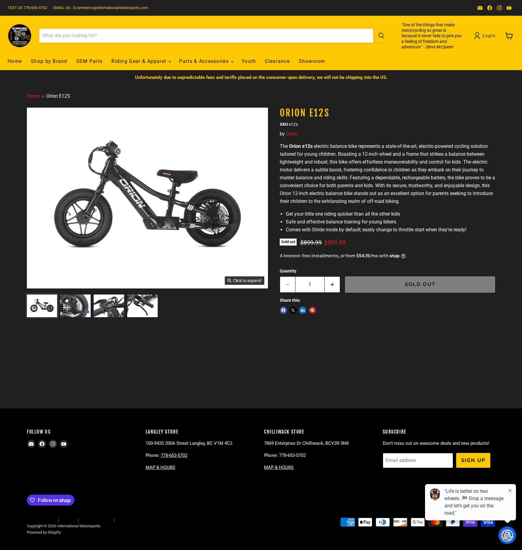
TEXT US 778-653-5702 (27, 8)
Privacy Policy (129, 519)
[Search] (381, 36)
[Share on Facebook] (283, 310)
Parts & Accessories (204, 61)
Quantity (288, 270)
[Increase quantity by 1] (332, 284)
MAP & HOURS (160, 467)
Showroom (312, 61)
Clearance (277, 61)
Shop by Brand (49, 61)
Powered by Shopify (44, 532)
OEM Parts (89, 61)
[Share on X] (293, 310)
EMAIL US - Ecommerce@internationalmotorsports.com (100, 8)
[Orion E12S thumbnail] (42, 306)
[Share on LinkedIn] (302, 310)
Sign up (473, 460)
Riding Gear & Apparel (139, 61)
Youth (249, 61)
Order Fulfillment (41, 519)
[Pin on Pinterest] (312, 310)
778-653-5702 (174, 455)
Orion (292, 134)
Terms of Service (96, 519)
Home (15, 61)
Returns (68, 519)
